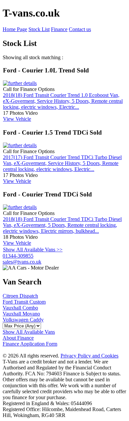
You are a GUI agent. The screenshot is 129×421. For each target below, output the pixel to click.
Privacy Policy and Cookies (89, 355)
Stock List (39, 29)
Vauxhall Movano (21, 313)
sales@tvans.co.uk (22, 262)
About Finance (18, 338)
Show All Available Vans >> (33, 249)
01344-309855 (18, 256)
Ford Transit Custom (24, 302)
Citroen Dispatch (20, 296)
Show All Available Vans (29, 332)
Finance (59, 29)
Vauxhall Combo (20, 308)
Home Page (15, 29)
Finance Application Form (30, 344)
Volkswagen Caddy (23, 319)
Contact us (80, 29)
